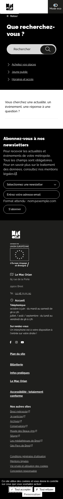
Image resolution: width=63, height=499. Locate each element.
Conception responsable (23, 471)
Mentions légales (19, 461)
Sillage (13, 436)
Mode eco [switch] (56, 8)
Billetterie (16, 364)
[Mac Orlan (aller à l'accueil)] (16, 239)
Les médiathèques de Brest (25, 440)
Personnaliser (32, 494)
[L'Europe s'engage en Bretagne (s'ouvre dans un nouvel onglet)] (19, 266)
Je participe (16, 416)
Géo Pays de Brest (20, 445)
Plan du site (17, 353)
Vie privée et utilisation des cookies (29, 466)
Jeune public (20, 72)
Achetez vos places (24, 64)
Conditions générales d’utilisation (28, 456)
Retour (14, 16)
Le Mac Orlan (18, 381)
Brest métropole (19, 411)
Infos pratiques (20, 372)
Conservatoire (17, 426)
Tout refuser (46, 489)
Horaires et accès (22, 79)
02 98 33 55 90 (23, 293)
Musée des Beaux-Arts (22, 431)
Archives (14, 421)
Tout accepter (22, 489)
